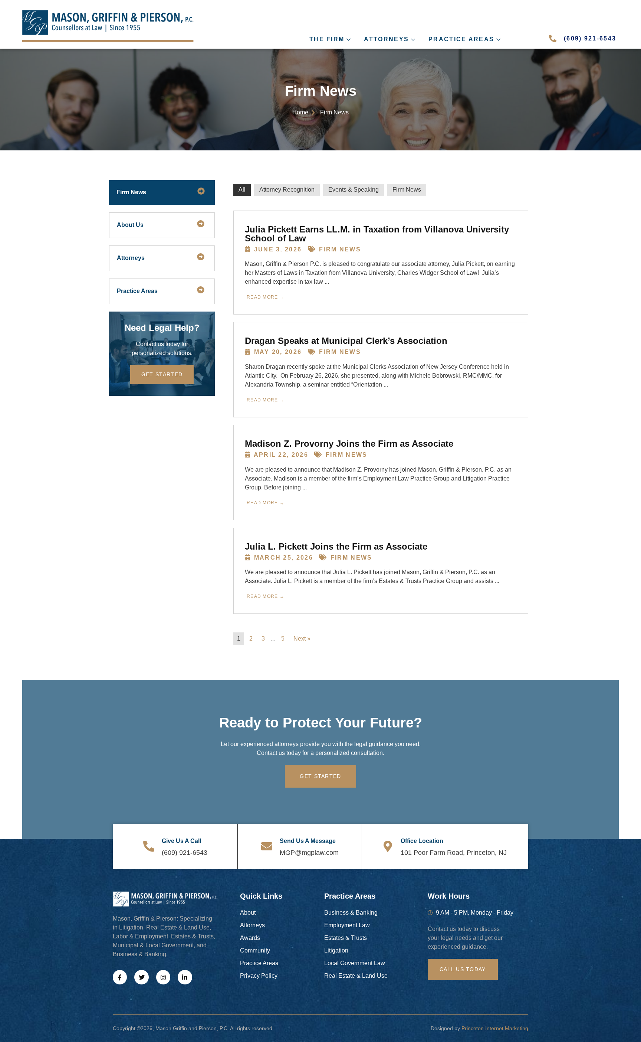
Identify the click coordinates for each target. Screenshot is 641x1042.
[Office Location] (387, 846)
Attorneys (386, 39)
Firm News (406, 189)
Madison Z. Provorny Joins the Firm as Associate (349, 444)
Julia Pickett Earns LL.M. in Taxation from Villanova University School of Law (377, 233)
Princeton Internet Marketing (494, 1028)
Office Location (422, 841)
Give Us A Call (181, 841)
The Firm (326, 39)
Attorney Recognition (287, 189)
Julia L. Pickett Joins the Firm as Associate (336, 546)
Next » (301, 638)
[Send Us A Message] (266, 846)
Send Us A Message (308, 841)
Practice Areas (461, 39)
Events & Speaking (353, 189)
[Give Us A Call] (148, 846)
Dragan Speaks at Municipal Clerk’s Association (346, 341)
